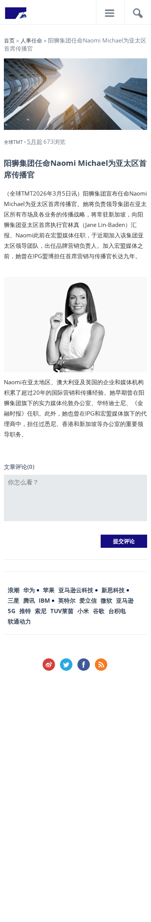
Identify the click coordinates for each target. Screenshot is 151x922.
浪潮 (13, 590)
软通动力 (19, 621)
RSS (101, 664)
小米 (83, 611)
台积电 (117, 611)
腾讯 (29, 600)
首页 (9, 40)
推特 (25, 611)
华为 (29, 590)
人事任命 (31, 40)
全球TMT (13, 142)
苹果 (49, 590)
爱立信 (88, 600)
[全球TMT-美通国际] (15, 15)
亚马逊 (125, 600)
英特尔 (67, 600)
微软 (106, 600)
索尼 (40, 611)
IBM (44, 600)
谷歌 (99, 611)
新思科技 (113, 590)
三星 (13, 600)
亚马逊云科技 (75, 590)
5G (11, 611)
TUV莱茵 (62, 611)
